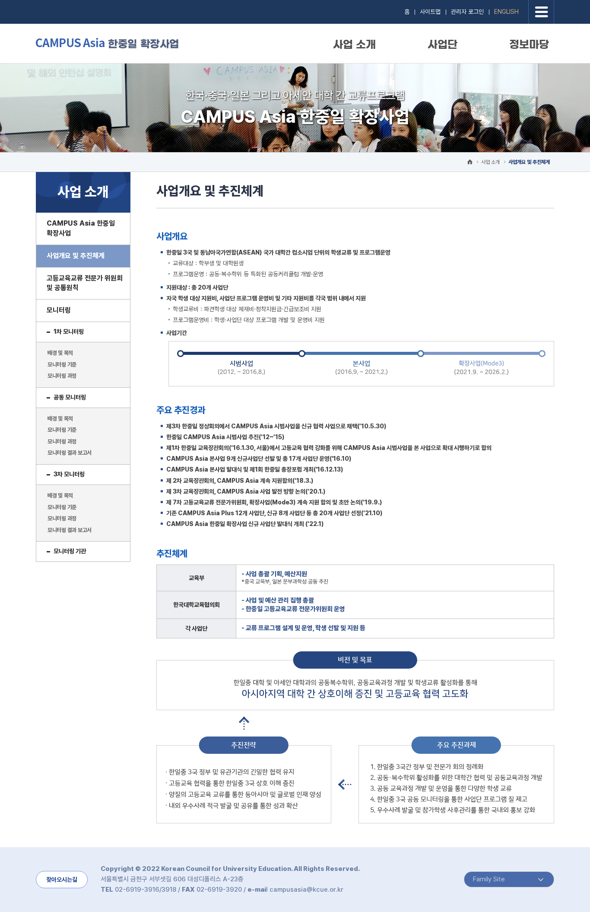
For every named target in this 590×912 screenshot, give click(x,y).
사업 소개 (354, 44)
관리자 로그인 (467, 11)
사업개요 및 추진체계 (529, 162)
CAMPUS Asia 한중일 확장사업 (107, 43)
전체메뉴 (541, 12)
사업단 (442, 44)
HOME (470, 161)
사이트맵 (430, 11)
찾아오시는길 (61, 879)
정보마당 (529, 44)
